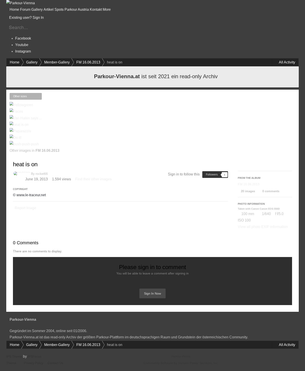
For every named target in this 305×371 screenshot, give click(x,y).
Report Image (25, 208)
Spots (59, 9)
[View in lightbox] (37, 96)
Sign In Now (152, 293)
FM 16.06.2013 (248, 184)
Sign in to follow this (184, 174)
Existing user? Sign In (27, 17)
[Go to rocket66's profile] (22, 173)
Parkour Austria (77, 9)
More (107, 9)
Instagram (23, 51)
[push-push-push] (24, 144)
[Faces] (16, 111)
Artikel (49, 9)
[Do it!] (15, 137)
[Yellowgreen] (21, 105)
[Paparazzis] (47, 98)
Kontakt (96, 9)
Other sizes (20, 96)
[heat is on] (19, 124)
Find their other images (93, 179)
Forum (25, 9)
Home (14, 9)
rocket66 (42, 173)
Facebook (23, 38)
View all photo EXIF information (263, 227)
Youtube (21, 45)
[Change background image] (55, 17)
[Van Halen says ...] (44, 98)
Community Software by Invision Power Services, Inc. (181, 363)
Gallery (37, 9)
